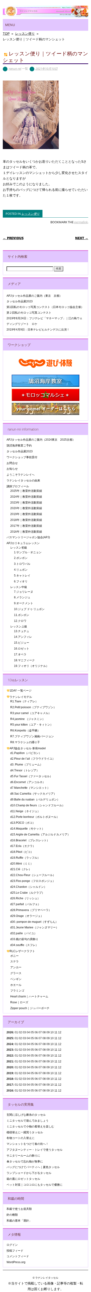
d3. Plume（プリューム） (26, 764)
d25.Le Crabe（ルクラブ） (27, 892)
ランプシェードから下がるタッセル (29, 1173)
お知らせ (12, 468)
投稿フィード (15, 1250)
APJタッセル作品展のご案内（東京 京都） (34, 295)
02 (20, 1032)
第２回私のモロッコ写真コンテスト (29, 312)
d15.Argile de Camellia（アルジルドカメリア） (40, 834)
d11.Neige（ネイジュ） (25, 811)
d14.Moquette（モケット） (27, 828)
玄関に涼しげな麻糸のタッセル (26, 1114)
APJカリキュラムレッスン (23, 543)
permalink (81, 222)
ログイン (12, 1244)
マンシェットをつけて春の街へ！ (28, 1144)
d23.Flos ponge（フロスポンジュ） (32, 881)
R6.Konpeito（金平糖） (25, 730)
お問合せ (12, 463)
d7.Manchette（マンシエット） (30, 787)
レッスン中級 (18, 587)
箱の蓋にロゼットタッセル (23, 1178)
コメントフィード (18, 1256)
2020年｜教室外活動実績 (26, 508)
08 (44, 1038)
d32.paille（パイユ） (23, 933)
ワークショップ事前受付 (22, 457)
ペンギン (15, 979)
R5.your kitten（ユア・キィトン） (31, 724)
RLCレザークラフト (22, 951)
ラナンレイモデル (21, 697)
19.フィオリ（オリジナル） (31, 666)
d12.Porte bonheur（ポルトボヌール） (34, 817)
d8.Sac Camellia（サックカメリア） (33, 793)
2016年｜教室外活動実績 (26, 531)
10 (52, 1038)
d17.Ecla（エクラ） (22, 846)
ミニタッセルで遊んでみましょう (28, 1120)
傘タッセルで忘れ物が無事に (25, 1161)
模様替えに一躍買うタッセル (25, 1132)
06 (36, 1038)
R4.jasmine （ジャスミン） (27, 719)
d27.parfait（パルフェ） (25, 904)
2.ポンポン (21, 558)
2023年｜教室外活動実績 (26, 502)
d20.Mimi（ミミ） (21, 863)
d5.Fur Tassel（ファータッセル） (31, 776)
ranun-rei (15, 68)
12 (59, 1055)
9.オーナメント (23, 603)
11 (55, 1038)
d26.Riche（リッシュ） (25, 898)
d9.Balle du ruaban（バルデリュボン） (35, 799)
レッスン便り (30, 213)
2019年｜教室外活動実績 (26, 514)
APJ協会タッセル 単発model (28, 748)
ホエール (15, 985)
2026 (10, 1032)
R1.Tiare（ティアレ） (24, 701)
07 (40, 1044)
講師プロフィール (18, 486)
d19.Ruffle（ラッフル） (25, 857)
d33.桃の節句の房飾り (24, 939)
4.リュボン (21, 569)
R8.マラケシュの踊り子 (25, 742)
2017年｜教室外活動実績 (26, 525)
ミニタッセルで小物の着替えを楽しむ (30, 1126)
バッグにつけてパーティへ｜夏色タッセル (33, 1167)
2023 (10, 1049)
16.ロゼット (21, 648)
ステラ (14, 961)
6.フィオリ (21, 581)
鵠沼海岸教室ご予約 (19, 445)
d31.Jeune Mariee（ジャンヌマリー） (34, 927)
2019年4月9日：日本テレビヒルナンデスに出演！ (38, 329)
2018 (10, 1079)
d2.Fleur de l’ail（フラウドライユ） (32, 758)
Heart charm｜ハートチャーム (29, 996)
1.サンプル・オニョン (28, 552)
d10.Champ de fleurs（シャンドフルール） (37, 805)
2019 (10, 1073)
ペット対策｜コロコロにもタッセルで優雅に (35, 1184)
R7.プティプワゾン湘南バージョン (32, 736)
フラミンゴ (17, 990)
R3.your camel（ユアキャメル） (30, 713)
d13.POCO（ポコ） (22, 822)
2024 (10, 1044)
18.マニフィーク (24, 660)
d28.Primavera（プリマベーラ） (30, 910)
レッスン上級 (18, 626)
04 (28, 1032)
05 (32, 1032)
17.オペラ (20, 654)
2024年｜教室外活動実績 (26, 496)
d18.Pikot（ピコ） (21, 852)
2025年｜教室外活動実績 (26, 490)
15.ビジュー (21, 642)
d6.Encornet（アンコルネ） (27, 782)
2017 (10, 1084)
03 (24, 1049)
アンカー (15, 967)
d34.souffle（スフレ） (24, 945)
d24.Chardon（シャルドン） (28, 886)
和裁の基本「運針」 (19, 1220)
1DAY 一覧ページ (21, 690)
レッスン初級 (18, 547)
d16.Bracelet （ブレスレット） (29, 840)
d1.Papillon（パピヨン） (26, 753)
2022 (10, 1055)
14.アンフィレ (23, 636)
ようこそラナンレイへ (21, 474)
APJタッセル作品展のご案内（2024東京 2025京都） (41, 439)
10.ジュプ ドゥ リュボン (29, 609)
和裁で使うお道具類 (19, 1209)
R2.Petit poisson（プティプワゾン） (33, 707)
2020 (10, 1067)
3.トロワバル (22, 563)
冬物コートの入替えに (21, 1138)
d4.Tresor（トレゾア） (24, 770)
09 (48, 1038)
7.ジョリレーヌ (23, 591)
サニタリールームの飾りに (23, 1155)
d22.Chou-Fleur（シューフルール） (33, 875)
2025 (10, 1038)
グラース (15, 973)
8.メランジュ (22, 597)
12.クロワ (20, 621)
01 (16, 1032)
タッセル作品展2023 (20, 301)
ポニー (14, 955)
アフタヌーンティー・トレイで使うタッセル (35, 1149)
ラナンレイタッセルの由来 (23, 480)
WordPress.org (16, 1262)
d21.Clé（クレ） (21, 869)
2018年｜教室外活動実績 (26, 520)
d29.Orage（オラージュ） (26, 916)
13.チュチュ (21, 631)
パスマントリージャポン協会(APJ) (28, 537)
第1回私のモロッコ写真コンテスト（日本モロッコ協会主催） (45, 307)
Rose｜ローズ (19, 1002)
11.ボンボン (21, 615)
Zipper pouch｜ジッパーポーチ (29, 1008)
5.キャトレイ (22, 575)
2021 (10, 1061)
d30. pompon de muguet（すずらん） (34, 921)
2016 (10, 1090)
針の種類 (12, 1214)
